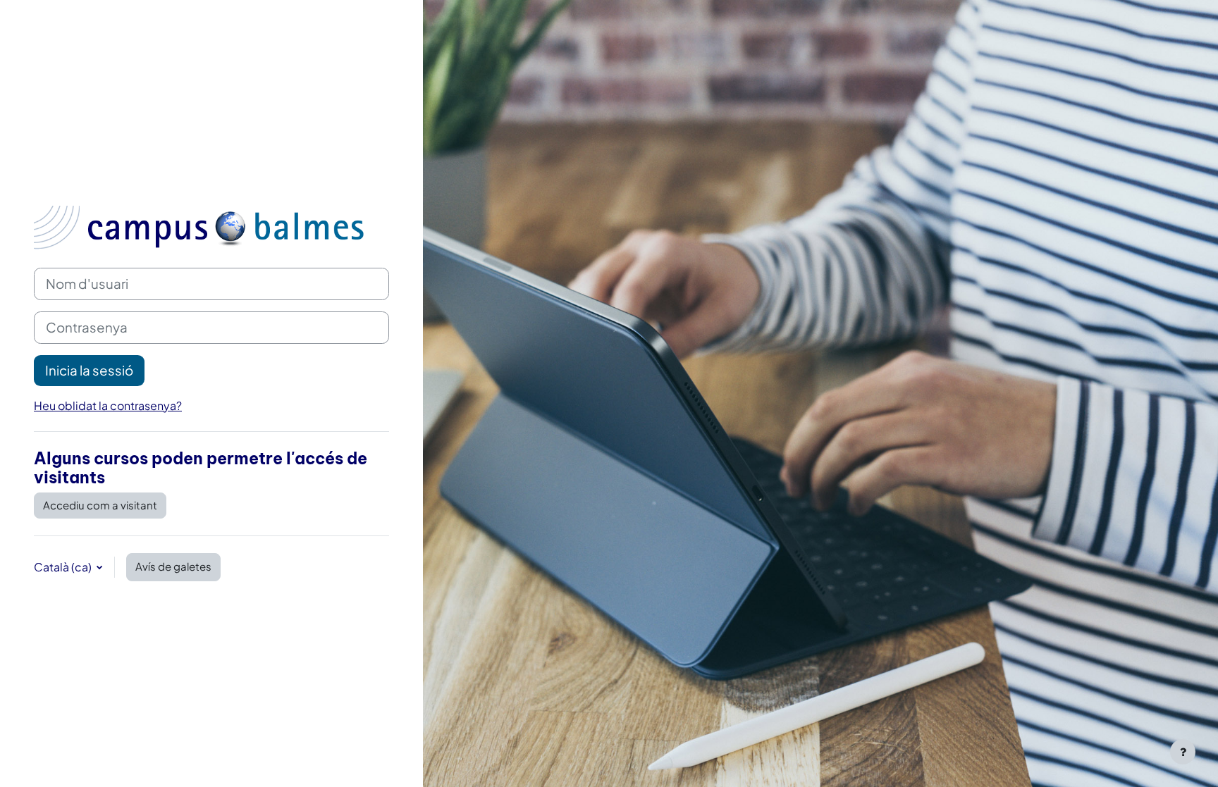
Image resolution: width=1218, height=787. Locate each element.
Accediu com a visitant (100, 505)
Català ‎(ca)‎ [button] (64, 566)
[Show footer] (1182, 751)
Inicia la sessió (89, 370)
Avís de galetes (173, 566)
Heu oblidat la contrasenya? (108, 405)
